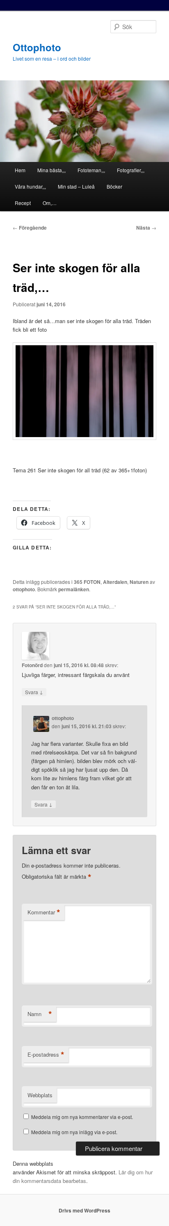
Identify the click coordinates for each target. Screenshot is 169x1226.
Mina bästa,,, (51, 169)
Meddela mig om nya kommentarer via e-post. (82, 1116)
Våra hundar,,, (30, 186)
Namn (39, 1014)
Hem (20, 169)
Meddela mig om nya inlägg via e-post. (74, 1131)
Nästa (146, 227)
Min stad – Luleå (76, 186)
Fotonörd (32, 665)
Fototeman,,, (91, 169)
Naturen (139, 582)
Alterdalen (115, 582)
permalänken (73, 589)
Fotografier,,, (130, 169)
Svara (34, 691)
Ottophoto (37, 47)
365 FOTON (87, 582)
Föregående (30, 227)
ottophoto (24, 589)
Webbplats (40, 1095)
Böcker (114, 186)
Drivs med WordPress (84, 1210)
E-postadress (45, 1054)
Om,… (50, 202)
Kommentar (43, 912)
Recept (23, 202)
